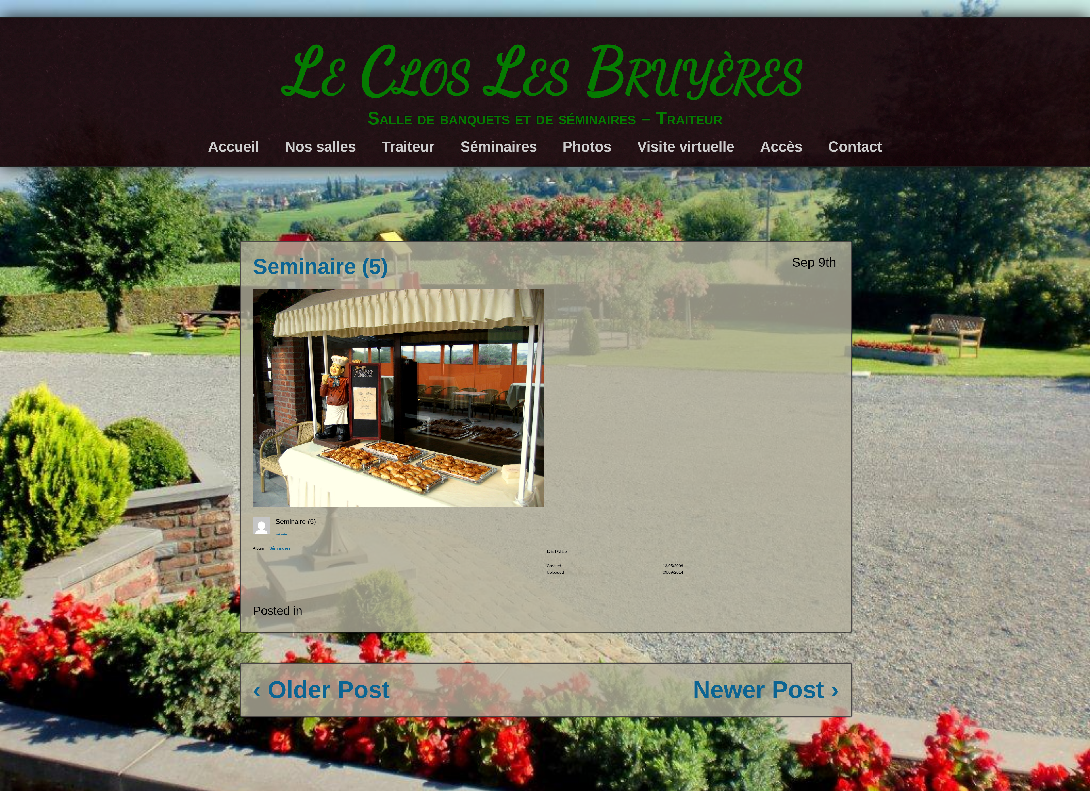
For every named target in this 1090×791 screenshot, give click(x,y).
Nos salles (320, 146)
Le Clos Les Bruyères (545, 71)
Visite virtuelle (685, 146)
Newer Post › (766, 689)
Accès (781, 146)
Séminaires (498, 146)
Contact (855, 146)
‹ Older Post (321, 689)
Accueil (233, 146)
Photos (587, 146)
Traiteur (408, 146)
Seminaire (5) (320, 266)
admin (282, 534)
